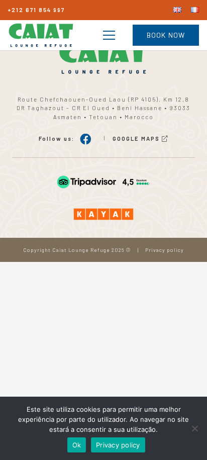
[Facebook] (85, 139)
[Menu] (109, 35)
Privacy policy (164, 250)
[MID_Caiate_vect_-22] (103, 214)
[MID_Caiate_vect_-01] (41, 35)
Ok (76, 445)
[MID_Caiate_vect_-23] (103, 182)
